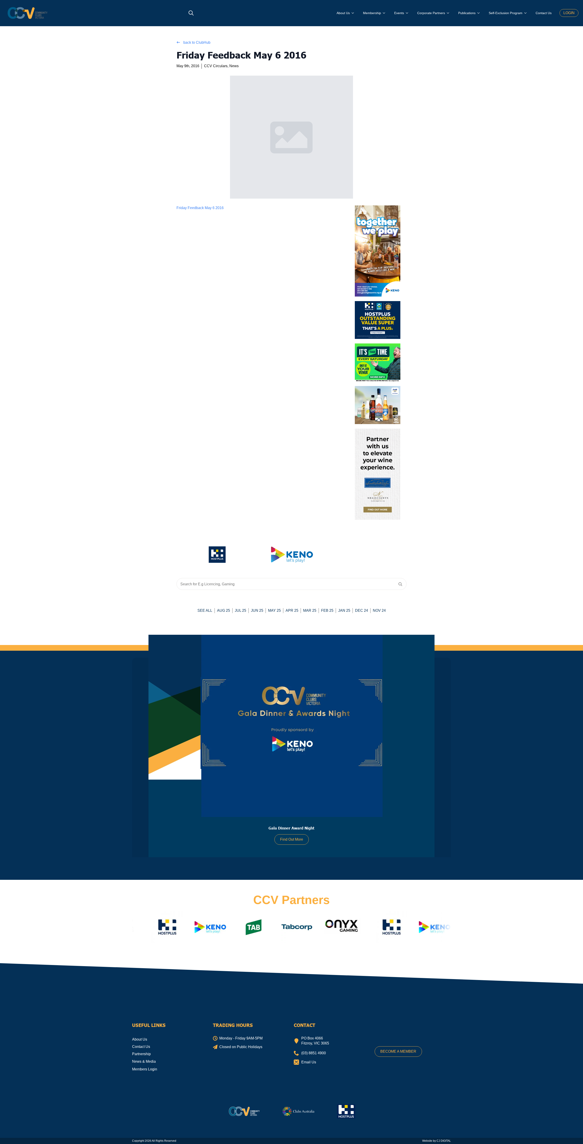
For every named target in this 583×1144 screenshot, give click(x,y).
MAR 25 (309, 610)
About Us (343, 13)
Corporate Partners (431, 13)
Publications (467, 13)
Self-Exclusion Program (505, 13)
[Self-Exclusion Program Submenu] (526, 13)
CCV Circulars (216, 66)
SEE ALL (204, 610)
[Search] (400, 584)
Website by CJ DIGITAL (436, 1140)
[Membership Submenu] (385, 13)
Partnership (141, 1054)
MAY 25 (274, 610)
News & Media (144, 1061)
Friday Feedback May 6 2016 (200, 208)
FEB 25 (327, 610)
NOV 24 (379, 610)
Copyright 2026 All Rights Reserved (154, 1140)
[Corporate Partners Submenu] (449, 13)
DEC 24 (361, 610)
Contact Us (544, 13)
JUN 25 (257, 610)
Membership (372, 13)
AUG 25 (223, 610)
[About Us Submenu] (354, 13)
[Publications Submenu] (480, 13)
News (234, 66)
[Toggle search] (191, 13)
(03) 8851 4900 (313, 1053)
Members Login (144, 1069)
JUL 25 (240, 610)
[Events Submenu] (408, 13)
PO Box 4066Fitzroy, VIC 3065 (315, 1040)
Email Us (308, 1062)
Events (399, 13)
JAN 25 (344, 610)
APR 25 (292, 610)
